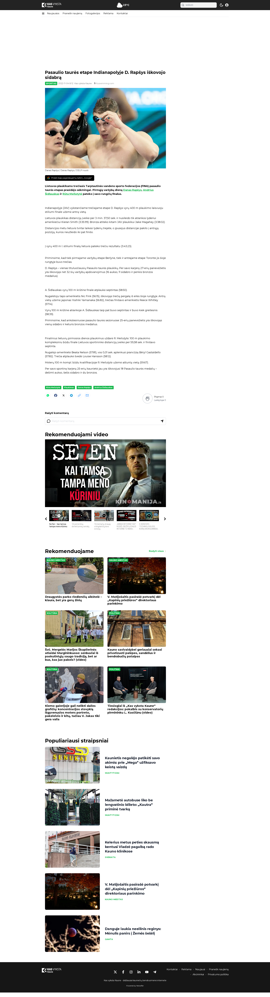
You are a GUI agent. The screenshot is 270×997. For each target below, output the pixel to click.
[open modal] (227, 5)
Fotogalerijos (93, 13)
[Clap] (147, 398)
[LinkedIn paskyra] (139, 972)
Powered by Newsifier (135, 986)
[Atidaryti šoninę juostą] (43, 13)
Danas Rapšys (132, 190)
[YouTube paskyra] (146, 972)
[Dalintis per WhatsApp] (48, 395)
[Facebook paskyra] (123, 972)
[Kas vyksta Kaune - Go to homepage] (54, 970)
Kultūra (52, 613)
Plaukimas (69, 387)
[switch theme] (221, 5)
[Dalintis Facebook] (55, 395)
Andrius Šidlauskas (103, 387)
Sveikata (110, 857)
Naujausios (53, 13)
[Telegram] (71, 395)
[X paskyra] (115, 972)
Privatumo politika (218, 974)
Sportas (51, 83)
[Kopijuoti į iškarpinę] (79, 395)
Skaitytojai (112, 773)
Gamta (109, 939)
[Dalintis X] (63, 395)
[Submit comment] (162, 421)
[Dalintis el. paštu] (87, 395)
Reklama (108, 13)
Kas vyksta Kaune (83, 83)
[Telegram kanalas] (154, 972)
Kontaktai (122, 13)
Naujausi (200, 969)
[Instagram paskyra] (131, 972)
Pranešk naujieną (72, 13)
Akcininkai (198, 974)
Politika (114, 613)
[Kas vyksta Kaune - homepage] (54, 5)
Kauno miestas (56, 560)
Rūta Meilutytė (72, 194)
